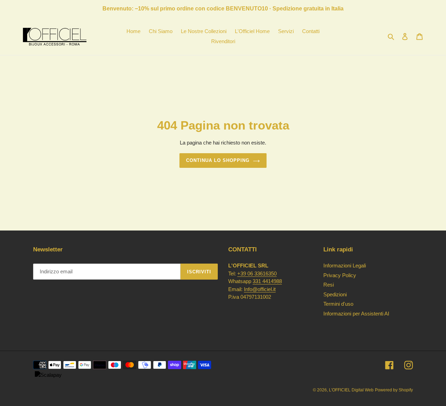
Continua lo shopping (218, 160)
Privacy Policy (339, 275)
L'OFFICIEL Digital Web (351, 390)
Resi (328, 285)
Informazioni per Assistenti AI (356, 314)
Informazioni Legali (344, 265)
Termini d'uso (338, 304)
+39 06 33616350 (257, 273)
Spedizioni (335, 294)
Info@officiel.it (260, 289)
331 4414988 (267, 281)
